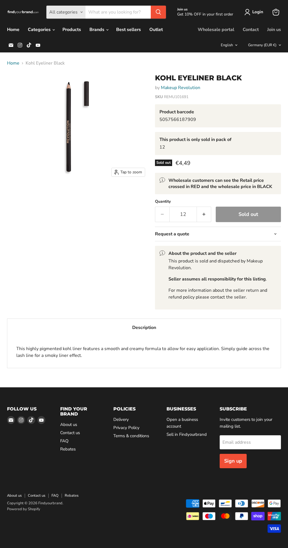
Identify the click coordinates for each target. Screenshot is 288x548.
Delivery (121, 419)
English (227, 45)
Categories (40, 29)
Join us (274, 29)
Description (144, 327)
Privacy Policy (126, 427)
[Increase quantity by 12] (204, 214)
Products (71, 29)
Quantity (163, 201)
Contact (251, 29)
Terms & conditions (131, 436)
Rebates (68, 449)
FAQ (64, 441)
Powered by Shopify (23, 509)
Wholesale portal (216, 29)
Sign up (233, 461)
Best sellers (128, 29)
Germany (262, 45)
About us (68, 424)
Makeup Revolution (180, 88)
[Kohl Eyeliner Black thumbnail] (15, 83)
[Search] (158, 12)
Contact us (70, 433)
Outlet (156, 29)
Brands (97, 29)
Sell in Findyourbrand (186, 434)
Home (13, 29)
